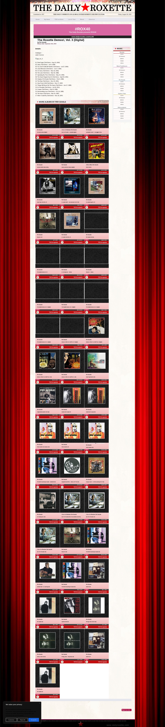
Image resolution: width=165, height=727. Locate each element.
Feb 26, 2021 (79, 135)
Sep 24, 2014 (104, 240)
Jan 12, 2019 (104, 170)
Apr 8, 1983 (55, 694)
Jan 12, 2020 (79, 170)
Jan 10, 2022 (55, 135)
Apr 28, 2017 (79, 240)
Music (82, 19)
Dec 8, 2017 (79, 205)
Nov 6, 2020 (55, 170)
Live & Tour (72, 19)
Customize (11, 720)
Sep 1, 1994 (104, 589)
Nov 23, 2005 (104, 519)
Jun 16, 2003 (79, 554)
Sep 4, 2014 (79, 345)
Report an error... (126, 710)
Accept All (33, 720)
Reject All (22, 720)
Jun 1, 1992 (79, 659)
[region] (22, 713)
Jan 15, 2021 (104, 135)
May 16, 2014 (79, 380)
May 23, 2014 (55, 380)
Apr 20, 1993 (79, 624)
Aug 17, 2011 (55, 415)
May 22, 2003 (104, 554)
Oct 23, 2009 (79, 415)
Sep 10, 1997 (55, 589)
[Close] (39, 703)
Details (37, 135)
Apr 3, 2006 (80, 519)
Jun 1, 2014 (104, 345)
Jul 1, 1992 (104, 624)
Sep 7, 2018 (55, 205)
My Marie (47, 19)
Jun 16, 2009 (55, 449)
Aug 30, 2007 (104, 484)
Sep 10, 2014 (55, 345)
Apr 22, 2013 (104, 380)
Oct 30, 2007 (79, 484)
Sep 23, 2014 (79, 275)
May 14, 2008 (55, 484)
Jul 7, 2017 (55, 240)
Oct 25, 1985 (104, 659)
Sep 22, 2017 (104, 205)
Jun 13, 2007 (55, 519)
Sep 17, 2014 (104, 310)
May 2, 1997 (79, 589)
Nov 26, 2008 (79, 449)
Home (38, 19)
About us (92, 19)
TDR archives (59, 19)
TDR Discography (53, 137)
